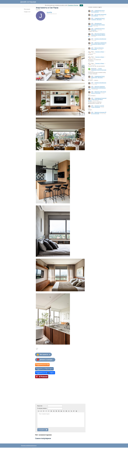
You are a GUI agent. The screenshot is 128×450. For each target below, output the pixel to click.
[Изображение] (61, 411)
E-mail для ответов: (42, 408)
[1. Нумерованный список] (53, 411)
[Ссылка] (69, 411)
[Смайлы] (76, 411)
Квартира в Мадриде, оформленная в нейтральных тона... (97, 88)
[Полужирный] (43, 411)
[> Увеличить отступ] (58, 411)
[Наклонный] (46, 411)
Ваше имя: (40, 405)
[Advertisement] (97, 140)
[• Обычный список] (51, 411)
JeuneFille (49, 12)
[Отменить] (38, 411)
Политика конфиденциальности (28, 445)
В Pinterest (43, 377)
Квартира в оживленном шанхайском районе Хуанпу (98, 43)
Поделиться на (45, 373)
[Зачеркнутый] (48, 411)
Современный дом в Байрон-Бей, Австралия (98, 77)
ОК (81, 5)
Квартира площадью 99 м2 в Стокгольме (98, 113)
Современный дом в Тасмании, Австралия (98, 19)
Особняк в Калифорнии (100, 38)
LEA (92, 10)
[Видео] (64, 411)
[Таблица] (66, 411)
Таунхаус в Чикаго (99, 51)
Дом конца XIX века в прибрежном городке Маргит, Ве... (96, 35)
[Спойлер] (71, 411)
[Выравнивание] (74, 411)
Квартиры (38, 9)
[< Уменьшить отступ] (56, 411)
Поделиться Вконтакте (44, 369)
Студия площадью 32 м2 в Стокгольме (98, 69)
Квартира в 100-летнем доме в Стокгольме (98, 92)
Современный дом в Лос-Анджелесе (98, 11)
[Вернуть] (41, 411)
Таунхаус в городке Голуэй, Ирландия (97, 106)
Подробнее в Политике (73, 5)
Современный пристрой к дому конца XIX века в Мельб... (97, 99)
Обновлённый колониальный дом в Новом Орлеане (96, 25)
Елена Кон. (94, 68)
